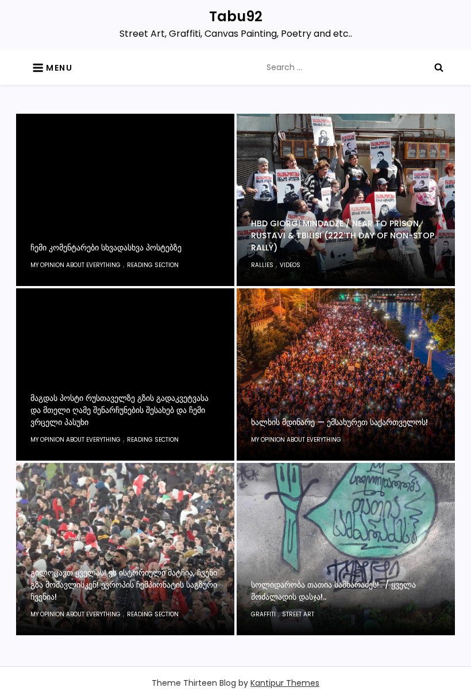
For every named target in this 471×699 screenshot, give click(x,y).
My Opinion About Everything (75, 265)
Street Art (298, 614)
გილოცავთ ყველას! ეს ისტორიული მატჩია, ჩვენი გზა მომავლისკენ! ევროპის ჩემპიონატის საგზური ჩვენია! (123, 585)
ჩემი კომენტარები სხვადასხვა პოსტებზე (106, 247)
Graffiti (263, 614)
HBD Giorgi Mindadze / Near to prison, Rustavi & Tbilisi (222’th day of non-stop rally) (342, 235)
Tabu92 (235, 16)
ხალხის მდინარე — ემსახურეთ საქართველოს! (339, 422)
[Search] (439, 67)
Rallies (262, 265)
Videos (290, 265)
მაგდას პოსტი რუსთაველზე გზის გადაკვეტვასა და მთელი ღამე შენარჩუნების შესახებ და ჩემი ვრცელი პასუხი (119, 410)
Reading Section (153, 265)
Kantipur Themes (284, 683)
